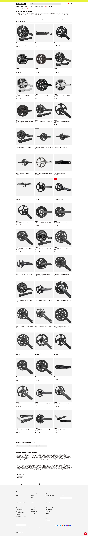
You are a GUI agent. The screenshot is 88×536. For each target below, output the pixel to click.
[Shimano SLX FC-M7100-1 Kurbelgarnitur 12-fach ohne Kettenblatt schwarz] (25, 419)
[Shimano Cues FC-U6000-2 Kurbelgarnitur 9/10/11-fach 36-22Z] (44, 419)
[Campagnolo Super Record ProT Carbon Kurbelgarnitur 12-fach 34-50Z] (44, 136)
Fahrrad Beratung (49, 491)
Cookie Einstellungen (19, 509)
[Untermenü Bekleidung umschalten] (39, 6)
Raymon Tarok (48, 511)
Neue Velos (33, 505)
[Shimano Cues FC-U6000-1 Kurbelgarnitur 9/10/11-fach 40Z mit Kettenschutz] (44, 341)
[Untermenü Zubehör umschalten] (29, 6)
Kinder (42, 6)
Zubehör (27, 6)
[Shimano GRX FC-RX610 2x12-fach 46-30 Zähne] (63, 33)
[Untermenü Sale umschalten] (47, 6)
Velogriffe (47, 518)
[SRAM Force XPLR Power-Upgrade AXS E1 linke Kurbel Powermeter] (44, 33)
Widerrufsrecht (19, 505)
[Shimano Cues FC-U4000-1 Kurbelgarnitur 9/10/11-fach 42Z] (63, 110)
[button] (69, 4)
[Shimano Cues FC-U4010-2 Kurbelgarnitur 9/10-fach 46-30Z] (25, 341)
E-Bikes (17, 6)
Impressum (18, 514)
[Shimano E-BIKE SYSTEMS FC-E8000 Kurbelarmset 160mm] (63, 367)
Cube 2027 (33, 509)
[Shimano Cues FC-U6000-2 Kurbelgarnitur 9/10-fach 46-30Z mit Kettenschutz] (44, 263)
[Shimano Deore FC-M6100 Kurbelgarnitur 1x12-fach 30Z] (63, 187)
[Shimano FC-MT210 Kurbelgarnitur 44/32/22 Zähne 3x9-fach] (44, 238)
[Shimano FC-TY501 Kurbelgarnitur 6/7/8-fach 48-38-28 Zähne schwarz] (25, 59)
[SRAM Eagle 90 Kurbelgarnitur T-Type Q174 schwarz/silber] (63, 136)
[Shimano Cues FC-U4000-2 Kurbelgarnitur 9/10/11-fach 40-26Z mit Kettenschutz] (44, 367)
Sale (46, 6)
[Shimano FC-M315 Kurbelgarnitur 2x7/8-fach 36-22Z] (25, 136)
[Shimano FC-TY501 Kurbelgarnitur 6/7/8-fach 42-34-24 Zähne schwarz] (63, 59)
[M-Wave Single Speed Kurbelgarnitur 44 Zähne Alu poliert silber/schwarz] (44, 162)
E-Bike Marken (33, 513)
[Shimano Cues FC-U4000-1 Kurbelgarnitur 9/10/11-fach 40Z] (63, 341)
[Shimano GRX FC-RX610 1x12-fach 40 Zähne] (25, 212)
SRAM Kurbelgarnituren (41, 445)
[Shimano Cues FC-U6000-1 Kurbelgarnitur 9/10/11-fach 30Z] (44, 315)
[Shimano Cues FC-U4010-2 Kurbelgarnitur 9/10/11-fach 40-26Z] (25, 315)
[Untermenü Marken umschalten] (52, 6)
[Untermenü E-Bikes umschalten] (19, 6)
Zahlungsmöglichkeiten (35, 493)
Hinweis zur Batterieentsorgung (21, 518)
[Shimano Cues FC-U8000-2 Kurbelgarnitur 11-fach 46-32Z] (63, 289)
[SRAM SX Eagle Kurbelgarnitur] (25, 187)
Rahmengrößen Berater (50, 495)
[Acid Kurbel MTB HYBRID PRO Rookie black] (63, 162)
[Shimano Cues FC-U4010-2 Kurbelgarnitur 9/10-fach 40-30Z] (63, 238)
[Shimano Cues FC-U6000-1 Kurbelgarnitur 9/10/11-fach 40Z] (25, 393)
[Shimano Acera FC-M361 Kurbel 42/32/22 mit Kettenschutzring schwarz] (44, 59)
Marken (50, 6)
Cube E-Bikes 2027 (34, 511)
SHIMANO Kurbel (21, 474)
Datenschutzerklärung (20, 507)
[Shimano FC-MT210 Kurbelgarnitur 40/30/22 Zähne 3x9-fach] (25, 289)
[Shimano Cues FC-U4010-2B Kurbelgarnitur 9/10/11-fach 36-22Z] (25, 367)
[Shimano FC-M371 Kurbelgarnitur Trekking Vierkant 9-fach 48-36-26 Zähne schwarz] (25, 110)
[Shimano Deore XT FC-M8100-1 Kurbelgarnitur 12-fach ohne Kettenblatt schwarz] (63, 419)
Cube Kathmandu (49, 505)
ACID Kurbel (20, 476)
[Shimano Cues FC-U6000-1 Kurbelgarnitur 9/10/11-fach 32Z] (63, 393)
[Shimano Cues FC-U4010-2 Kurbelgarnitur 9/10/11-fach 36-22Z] (25, 238)
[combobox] (45, 4)
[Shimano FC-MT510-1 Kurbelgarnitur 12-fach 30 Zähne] (25, 263)
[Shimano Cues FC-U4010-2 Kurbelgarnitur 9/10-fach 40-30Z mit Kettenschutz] (63, 315)
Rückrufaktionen (19, 519)
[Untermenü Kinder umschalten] (44, 6)
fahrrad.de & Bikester (21, 532)
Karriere (17, 493)
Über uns (17, 491)
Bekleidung (37, 6)
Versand (32, 495)
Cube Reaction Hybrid (49, 507)
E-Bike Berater (48, 493)
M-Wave (25, 445)
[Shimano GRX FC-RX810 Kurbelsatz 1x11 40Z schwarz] (44, 187)
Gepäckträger (48, 520)
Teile (31, 6)
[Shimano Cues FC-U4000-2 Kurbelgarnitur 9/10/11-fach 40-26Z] (63, 263)
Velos (22, 6)
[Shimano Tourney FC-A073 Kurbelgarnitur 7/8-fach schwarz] (44, 85)
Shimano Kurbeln (32, 445)
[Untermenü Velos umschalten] (24, 6)
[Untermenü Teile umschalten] (33, 6)
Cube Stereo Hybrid (49, 509)
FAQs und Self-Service (35, 491)
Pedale (47, 515)
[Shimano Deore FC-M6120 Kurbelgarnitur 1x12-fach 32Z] (44, 289)
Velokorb (47, 516)
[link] (36, 436)
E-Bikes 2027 (33, 507)
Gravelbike (47, 513)
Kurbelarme (20, 477)
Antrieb (23, 8)
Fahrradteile (19, 8)
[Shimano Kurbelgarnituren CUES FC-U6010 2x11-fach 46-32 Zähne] (44, 212)
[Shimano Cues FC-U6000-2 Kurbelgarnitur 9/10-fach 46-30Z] (63, 212)
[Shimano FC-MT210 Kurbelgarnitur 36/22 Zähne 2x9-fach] (44, 110)
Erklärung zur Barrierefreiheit (21, 516)
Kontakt (17, 495)
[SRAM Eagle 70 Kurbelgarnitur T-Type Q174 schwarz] (25, 162)
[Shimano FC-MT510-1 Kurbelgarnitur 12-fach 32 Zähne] (44, 393)
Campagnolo (19, 445)
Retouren (32, 497)
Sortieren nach (18, 21)
